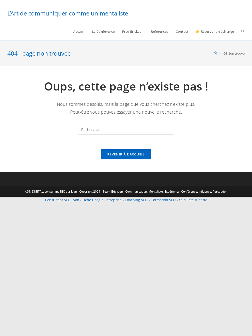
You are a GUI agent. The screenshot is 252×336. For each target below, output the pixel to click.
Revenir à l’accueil (126, 154)
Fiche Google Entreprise (102, 200)
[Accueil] (215, 53)
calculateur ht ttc (193, 200)
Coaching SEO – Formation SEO (150, 200)
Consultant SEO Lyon (62, 200)
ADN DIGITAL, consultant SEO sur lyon (51, 191)
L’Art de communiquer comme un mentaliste (67, 13)
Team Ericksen (113, 191)
